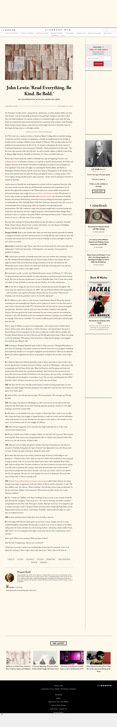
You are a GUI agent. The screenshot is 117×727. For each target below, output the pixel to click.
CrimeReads (55, 35)
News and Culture (42, 33)
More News (99, 191)
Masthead (58, 695)
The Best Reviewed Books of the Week (99, 322)
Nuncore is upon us (98, 179)
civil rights (20, 559)
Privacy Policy (59, 712)
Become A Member (57, 33)
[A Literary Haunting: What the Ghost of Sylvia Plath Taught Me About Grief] (45, 663)
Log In (63, 35)
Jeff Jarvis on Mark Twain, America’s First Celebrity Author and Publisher (18, 668)
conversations (30, 559)
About (58, 698)
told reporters (14, 217)
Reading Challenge (94, 33)
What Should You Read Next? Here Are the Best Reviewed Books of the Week (98, 669)
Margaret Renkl (11, 106)
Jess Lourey (99, 247)
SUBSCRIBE (99, 64)
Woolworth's (43, 562)
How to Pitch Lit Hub (58, 705)
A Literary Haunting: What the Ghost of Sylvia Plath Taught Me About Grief (45, 668)
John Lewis (40, 559)
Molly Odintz (99, 265)
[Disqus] (39, 607)
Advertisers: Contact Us (58, 709)
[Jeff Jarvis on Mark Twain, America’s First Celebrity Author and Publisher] (18, 663)
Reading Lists (81, 33)
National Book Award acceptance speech (28, 481)
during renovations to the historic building (43, 193)
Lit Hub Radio (69, 33)
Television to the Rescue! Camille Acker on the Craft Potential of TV (72, 668)
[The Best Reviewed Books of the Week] (99, 300)
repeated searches (46, 196)
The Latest (58, 643)
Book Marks (108, 33)
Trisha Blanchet (100, 232)
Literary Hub (58, 30)
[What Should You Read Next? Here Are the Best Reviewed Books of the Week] (99, 663)
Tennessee (34, 562)
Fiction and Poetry (27, 33)
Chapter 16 (11, 559)
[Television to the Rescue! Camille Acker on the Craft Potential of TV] (72, 663)
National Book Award (64, 559)
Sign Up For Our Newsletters (58, 702)
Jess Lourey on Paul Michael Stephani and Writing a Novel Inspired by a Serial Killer (99, 242)
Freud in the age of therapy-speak (98, 175)
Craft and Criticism (11, 33)
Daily (99, 169)
